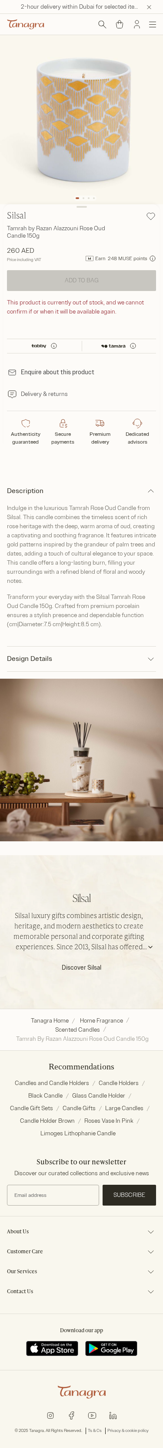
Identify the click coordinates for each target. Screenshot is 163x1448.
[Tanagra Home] (25, 24)
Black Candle (45, 1096)
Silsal (16, 216)
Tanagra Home (50, 1021)
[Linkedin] (113, 1415)
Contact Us (20, 1291)
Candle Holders (119, 1083)
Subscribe (129, 1195)
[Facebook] (71, 1415)
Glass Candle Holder (98, 1096)
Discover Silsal (81, 968)
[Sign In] (137, 24)
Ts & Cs (95, 1431)
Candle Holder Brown (47, 1121)
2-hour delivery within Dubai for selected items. (82, 7)
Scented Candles (77, 1030)
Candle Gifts (79, 1108)
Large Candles (124, 1108)
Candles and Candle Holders (52, 1083)
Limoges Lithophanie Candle (78, 1133)
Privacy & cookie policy (128, 1431)
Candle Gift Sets (31, 1108)
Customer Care (25, 1252)
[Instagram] (50, 1415)
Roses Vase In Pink (108, 1121)
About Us (18, 1232)
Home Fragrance (101, 1021)
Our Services (22, 1272)
